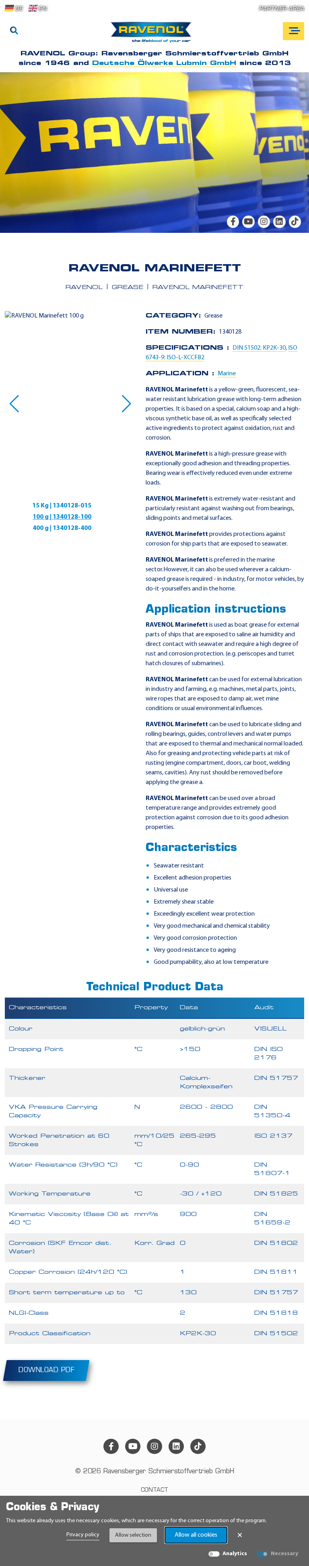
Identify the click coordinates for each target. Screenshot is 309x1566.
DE (19, 9)
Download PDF (46, 1370)
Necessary (284, 1554)
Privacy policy (82, 1535)
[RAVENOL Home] (153, 35)
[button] (14, 404)
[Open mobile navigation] (293, 31)
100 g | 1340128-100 (62, 517)
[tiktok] (295, 222)
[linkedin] (279, 222)
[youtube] (248, 222)
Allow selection (133, 1535)
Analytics (234, 1554)
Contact (154, 1490)
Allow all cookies (196, 1535)
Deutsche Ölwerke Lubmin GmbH (164, 63)
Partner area (281, 9)
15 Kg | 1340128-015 (61, 506)
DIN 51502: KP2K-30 (259, 348)
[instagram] (264, 222)
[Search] (14, 31)
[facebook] (233, 222)
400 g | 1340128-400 (62, 528)
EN (42, 9)
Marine (227, 374)
